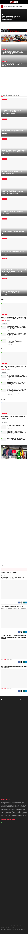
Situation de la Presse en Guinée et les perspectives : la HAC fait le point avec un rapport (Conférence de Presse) (12, 191)
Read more (5, 323)
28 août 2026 (4, 234)
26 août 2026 (10, 330)
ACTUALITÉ (4, 49)
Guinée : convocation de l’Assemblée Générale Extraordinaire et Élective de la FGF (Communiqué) (16, 432)
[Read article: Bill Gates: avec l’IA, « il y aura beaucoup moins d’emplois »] (3, 427)
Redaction (4, 320)
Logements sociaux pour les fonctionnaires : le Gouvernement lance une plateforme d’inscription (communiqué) (16, 383)
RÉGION (7, 927)
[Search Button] (26, 2)
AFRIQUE (2, 927)
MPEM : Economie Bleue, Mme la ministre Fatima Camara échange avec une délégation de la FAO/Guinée (17, 376)
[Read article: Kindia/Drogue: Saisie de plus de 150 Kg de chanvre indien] (14, 207)
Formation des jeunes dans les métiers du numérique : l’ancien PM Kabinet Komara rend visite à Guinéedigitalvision (12, 53)
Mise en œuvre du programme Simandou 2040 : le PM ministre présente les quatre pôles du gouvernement (14, 231)
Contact (12, 927)
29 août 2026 (4, 115)
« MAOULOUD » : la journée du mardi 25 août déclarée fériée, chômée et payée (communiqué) (16, 341)
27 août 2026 (4, 294)
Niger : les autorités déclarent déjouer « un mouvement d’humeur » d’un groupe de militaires (12, 64)
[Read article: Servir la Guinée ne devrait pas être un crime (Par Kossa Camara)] (14, 247)
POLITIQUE (19, 925)
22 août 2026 (10, 394)
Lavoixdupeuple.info (5, 925)
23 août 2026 (10, 441)
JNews (5, 929)
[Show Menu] (1, 2)
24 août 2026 (10, 344)
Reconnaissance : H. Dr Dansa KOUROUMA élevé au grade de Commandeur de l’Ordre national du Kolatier (16, 327)
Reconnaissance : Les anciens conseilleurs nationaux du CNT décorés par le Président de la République (16, 334)
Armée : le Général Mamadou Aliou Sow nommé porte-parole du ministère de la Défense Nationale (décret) (14, 271)
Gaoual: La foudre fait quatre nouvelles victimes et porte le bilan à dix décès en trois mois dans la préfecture (14, 151)
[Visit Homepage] (14, 2)
